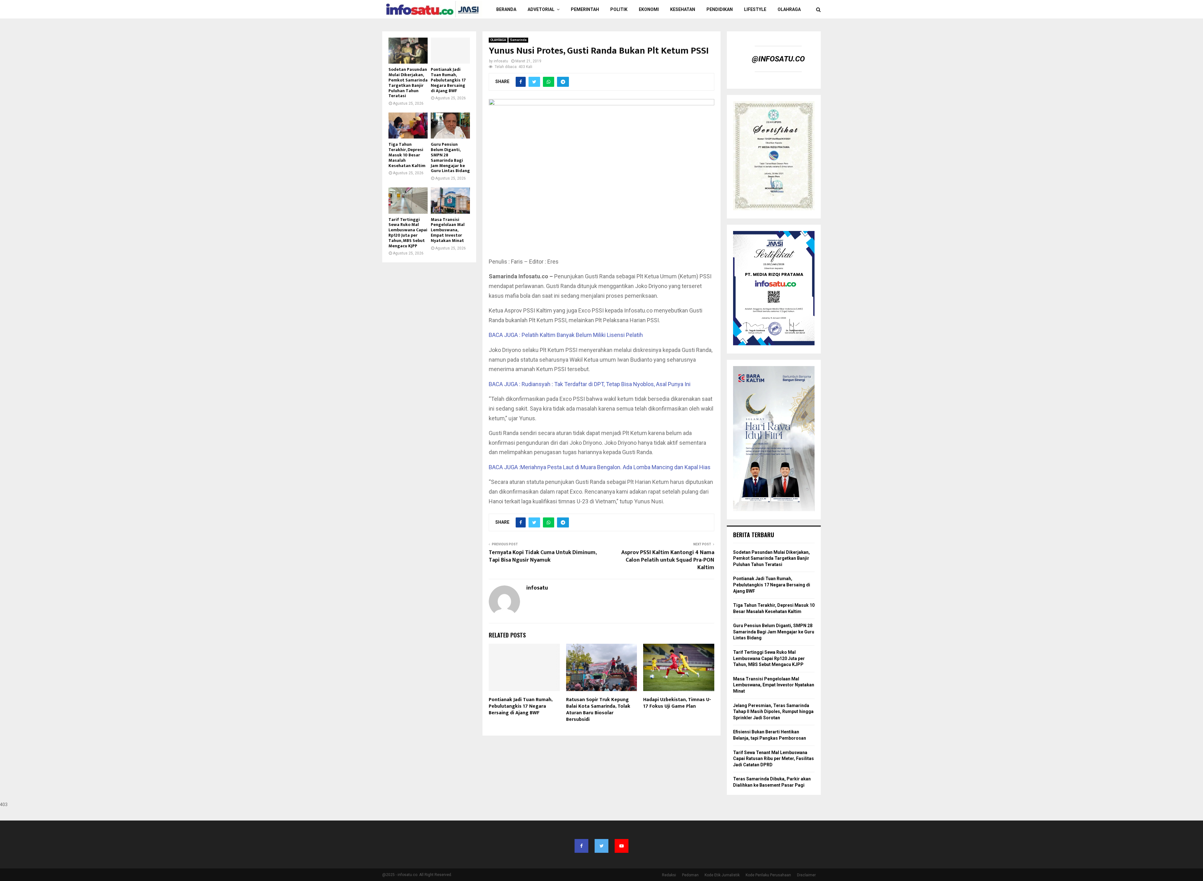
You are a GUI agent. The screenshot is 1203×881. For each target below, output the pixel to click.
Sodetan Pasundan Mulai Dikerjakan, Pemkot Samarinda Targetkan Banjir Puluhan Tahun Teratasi (408, 82)
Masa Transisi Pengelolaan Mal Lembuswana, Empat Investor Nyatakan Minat (448, 230)
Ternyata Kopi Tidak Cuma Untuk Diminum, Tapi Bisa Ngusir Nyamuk (542, 556)
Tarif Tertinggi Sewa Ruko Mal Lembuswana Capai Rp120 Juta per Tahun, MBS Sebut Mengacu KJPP (407, 232)
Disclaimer (806, 875)
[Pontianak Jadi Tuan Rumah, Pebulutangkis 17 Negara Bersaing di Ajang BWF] (450, 51)
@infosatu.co (778, 59)
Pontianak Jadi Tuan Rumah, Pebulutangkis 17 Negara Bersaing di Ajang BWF (520, 706)
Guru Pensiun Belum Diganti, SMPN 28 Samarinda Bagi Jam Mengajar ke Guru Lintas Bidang (450, 157)
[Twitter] (601, 846)
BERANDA (506, 9)
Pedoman (690, 875)
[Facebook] (581, 846)
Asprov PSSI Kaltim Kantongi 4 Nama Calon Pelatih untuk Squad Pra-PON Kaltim (667, 560)
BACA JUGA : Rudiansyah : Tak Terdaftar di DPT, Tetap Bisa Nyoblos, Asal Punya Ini (589, 384)
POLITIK (619, 9)
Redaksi (669, 875)
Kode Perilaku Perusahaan (768, 875)
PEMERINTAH (585, 9)
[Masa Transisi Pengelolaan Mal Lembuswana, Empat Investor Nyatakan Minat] (450, 200)
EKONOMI (649, 9)
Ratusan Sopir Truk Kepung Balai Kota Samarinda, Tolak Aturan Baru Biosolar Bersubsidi (598, 709)
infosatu (501, 61)
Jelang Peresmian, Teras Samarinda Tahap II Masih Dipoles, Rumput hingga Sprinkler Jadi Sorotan (773, 711)
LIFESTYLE (755, 9)
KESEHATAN (682, 9)
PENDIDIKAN (719, 9)
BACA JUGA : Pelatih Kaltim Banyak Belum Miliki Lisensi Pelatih (566, 335)
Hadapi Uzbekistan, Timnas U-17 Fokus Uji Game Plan (677, 703)
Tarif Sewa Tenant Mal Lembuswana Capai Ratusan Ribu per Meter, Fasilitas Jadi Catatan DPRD (773, 758)
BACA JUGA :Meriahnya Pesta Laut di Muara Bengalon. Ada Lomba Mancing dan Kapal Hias (600, 467)
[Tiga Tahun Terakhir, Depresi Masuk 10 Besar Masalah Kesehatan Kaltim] (408, 126)
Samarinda (518, 40)
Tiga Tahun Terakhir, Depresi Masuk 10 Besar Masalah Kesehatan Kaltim (406, 155)
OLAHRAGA (789, 9)
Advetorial (541, 9)
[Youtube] (621, 846)
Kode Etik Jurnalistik (722, 875)
